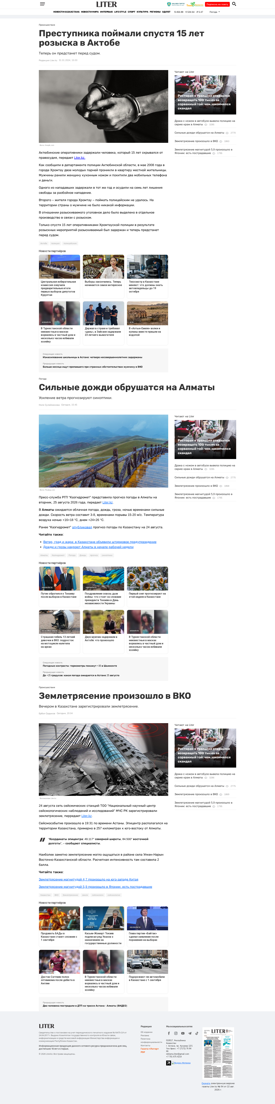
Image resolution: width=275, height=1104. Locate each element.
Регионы (155, 12)
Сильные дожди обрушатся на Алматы (199, 132)
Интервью (106, 12)
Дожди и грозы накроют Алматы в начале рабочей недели (88, 547)
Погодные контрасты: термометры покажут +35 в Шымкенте (80, 665)
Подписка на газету (217, 4)
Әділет (166, 12)
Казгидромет (58, 555)
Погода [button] (214, 12)
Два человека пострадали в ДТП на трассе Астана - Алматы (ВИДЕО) (85, 1005)
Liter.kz (107, 502)
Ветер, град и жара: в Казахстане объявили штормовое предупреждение (99, 542)
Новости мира (90, 12)
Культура (142, 12)
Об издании (146, 1032)
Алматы (44, 555)
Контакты (145, 1045)
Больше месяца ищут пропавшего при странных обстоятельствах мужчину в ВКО (93, 366)
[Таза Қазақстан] (195, 4)
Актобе (43, 243)
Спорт (131, 12)
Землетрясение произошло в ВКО (196, 141)
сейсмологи (97, 895)
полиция (55, 243)
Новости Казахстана (66, 12)
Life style (120, 12)
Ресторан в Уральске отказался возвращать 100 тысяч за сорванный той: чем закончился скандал (204, 102)
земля (85, 895)
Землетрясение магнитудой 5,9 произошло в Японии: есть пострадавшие (95, 886)
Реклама (145, 1035)
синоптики (107, 555)
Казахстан (45, 895)
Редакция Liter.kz (48, 60)
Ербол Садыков (47, 713)
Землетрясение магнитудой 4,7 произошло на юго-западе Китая (88, 879)
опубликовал (82, 527)
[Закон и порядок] (176, 4)
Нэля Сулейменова (49, 405)
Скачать (206, 1083)
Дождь (83, 555)
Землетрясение (70, 895)
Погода (72, 555)
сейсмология (114, 895)
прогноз (94, 555)
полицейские (70, 243)
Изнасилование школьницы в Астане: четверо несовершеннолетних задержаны (92, 357)
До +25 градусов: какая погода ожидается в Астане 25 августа (81, 675)
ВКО (57, 895)
